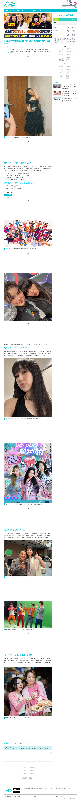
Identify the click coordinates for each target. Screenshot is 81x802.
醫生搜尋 (33, 10)
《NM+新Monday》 (57, 788)
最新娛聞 (6, 43)
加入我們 (40, 10)
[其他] (51, 44)
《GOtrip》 (51, 788)
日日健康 (12, 10)
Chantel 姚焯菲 (14, 743)
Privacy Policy (73, 798)
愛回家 (7, 52)
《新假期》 (46, 788)
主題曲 (27, 743)
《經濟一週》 (37, 789)
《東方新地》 (64, 788)
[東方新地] (22, 4)
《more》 (69, 788)
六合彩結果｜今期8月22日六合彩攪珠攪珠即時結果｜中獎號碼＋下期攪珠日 (69, 86)
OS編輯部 (6, 46)
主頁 (7, 10)
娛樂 (23, 10)
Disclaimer (66, 798)
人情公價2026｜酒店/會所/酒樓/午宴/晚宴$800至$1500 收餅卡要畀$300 (69, 93)
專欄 (28, 10)
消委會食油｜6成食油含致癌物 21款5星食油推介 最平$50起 (69, 100)
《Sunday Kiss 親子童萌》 (29, 789)
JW (31, 743)
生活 (18, 10)
